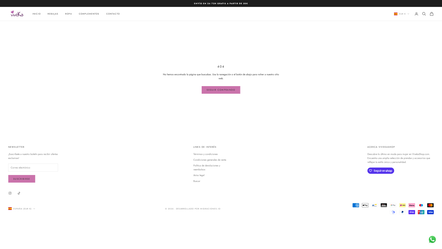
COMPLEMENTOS (89, 13)
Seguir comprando (221, 89)
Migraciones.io (210, 208)
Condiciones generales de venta (209, 160)
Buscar (196, 181)
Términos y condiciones (205, 154)
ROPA (68, 13)
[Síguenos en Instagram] (10, 193)
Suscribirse (21, 179)
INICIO (36, 13)
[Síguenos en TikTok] (19, 193)
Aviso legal (198, 175)
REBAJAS (53, 13)
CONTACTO (113, 13)
